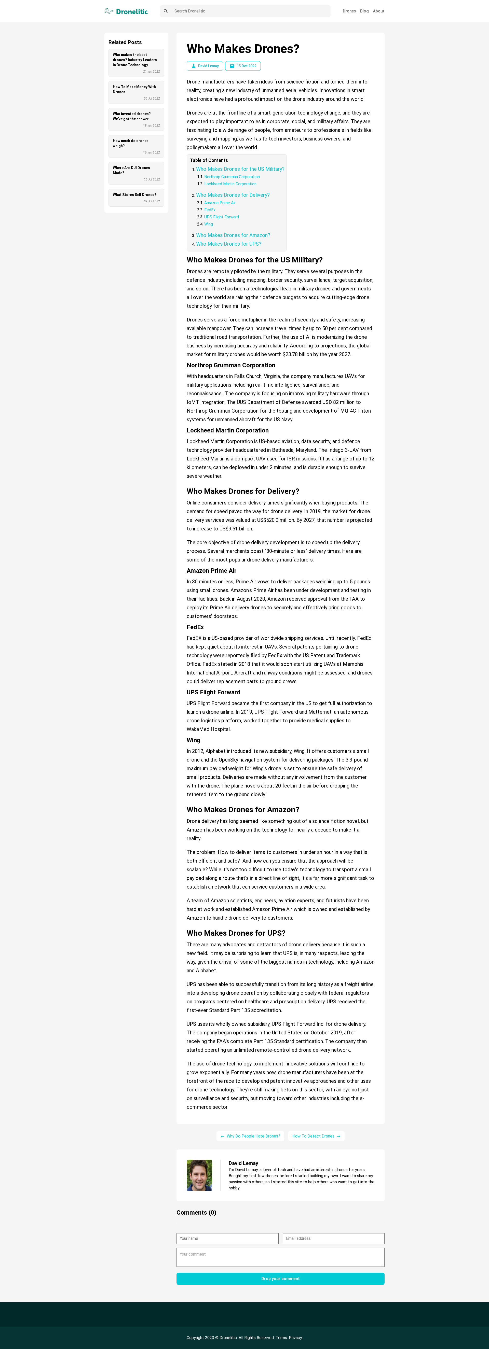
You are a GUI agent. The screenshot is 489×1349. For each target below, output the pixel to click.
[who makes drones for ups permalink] (184, 927)
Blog (364, 11)
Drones (349, 11)
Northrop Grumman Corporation (232, 176)
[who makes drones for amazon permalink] (184, 803)
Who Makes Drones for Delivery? (233, 195)
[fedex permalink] (184, 625)
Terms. (282, 1337)
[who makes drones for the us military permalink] (184, 253)
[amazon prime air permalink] (184, 569)
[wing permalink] (184, 738)
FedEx (209, 209)
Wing (208, 224)
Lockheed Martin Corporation (230, 183)
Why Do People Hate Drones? (253, 1136)
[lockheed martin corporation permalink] (184, 428)
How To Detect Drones (313, 1136)
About (379, 11)
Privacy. (296, 1337)
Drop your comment (280, 1278)
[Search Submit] (165, 11)
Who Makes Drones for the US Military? (240, 169)
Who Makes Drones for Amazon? (233, 235)
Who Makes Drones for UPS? (228, 244)
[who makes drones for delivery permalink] (184, 485)
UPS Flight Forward (221, 217)
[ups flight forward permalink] (184, 690)
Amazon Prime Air (220, 202)
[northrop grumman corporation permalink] (184, 363)
